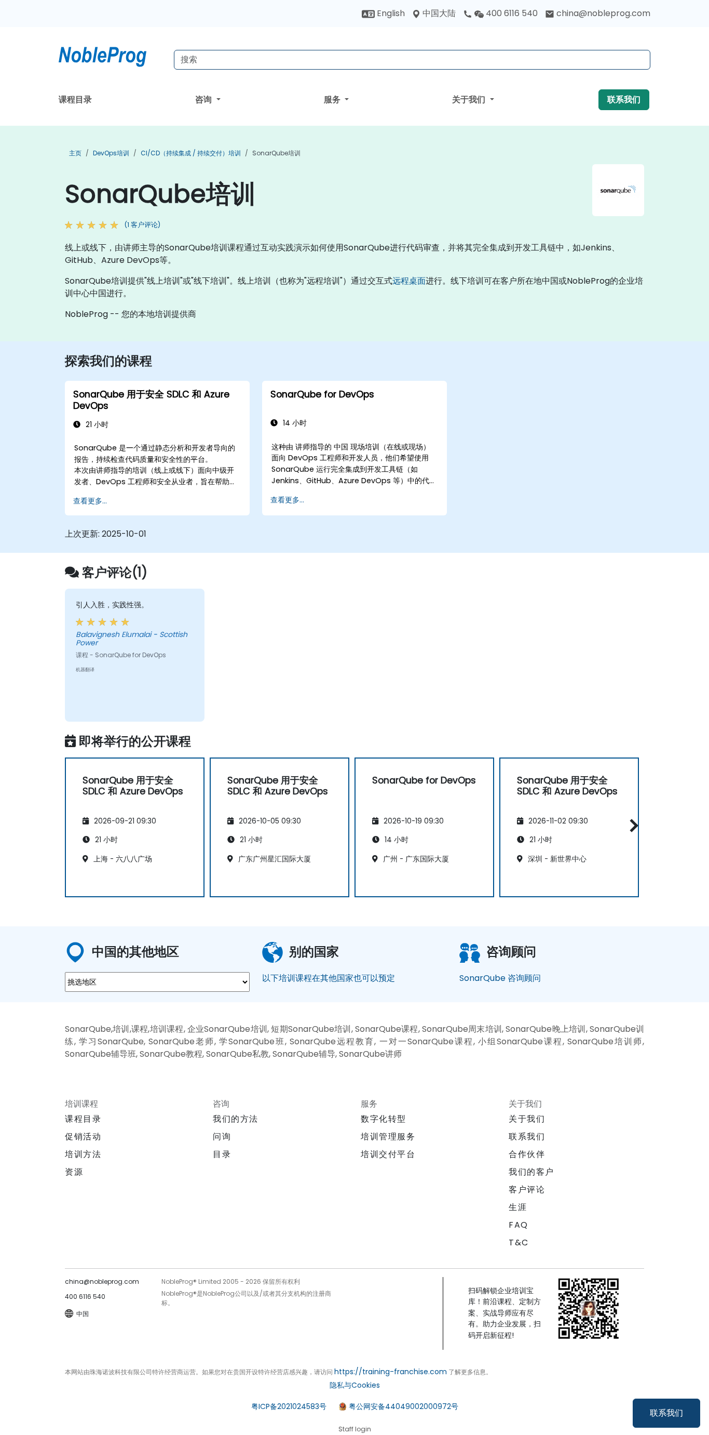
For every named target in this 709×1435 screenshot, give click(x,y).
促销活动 (83, 1136)
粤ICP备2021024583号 (288, 1406)
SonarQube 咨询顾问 (500, 978)
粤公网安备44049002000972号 (403, 1406)
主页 (75, 153)
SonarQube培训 (276, 153)
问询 (222, 1136)
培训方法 (83, 1154)
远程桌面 (409, 281)
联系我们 (666, 1413)
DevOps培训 (111, 153)
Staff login (354, 1429)
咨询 (204, 99)
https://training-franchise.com (390, 1371)
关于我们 (469, 99)
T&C (519, 1242)
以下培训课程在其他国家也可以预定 (328, 978)
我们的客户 (531, 1172)
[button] (631, 825)
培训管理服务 (388, 1136)
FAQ (518, 1225)
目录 (222, 1154)
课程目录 (75, 99)
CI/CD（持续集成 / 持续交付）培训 (191, 153)
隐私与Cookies (355, 1385)
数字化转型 (383, 1119)
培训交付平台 (388, 1154)
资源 (74, 1172)
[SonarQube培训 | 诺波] (112, 55)
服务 (333, 99)
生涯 (518, 1207)
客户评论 (527, 1189)
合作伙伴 (527, 1154)
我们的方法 (235, 1119)
